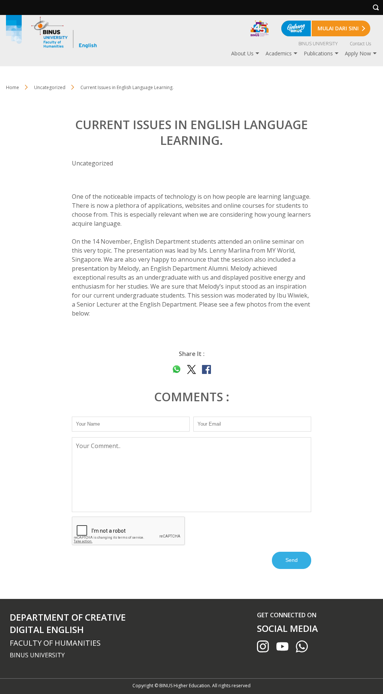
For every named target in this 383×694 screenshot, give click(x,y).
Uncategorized (49, 87)
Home (12, 87)
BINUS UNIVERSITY (318, 43)
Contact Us (360, 43)
